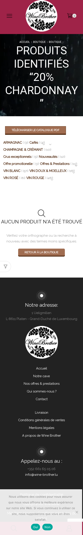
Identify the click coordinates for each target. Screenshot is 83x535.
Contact (42, 399)
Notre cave (41, 376)
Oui (35, 527)
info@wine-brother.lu (41, 475)
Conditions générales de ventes (41, 420)
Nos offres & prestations (42, 383)
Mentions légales (41, 428)
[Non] (76, 512)
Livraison (41, 412)
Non (47, 527)
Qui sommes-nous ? (41, 391)
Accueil (24, 42)
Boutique (39, 42)
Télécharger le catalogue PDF (36, 130)
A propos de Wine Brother (41, 435)
